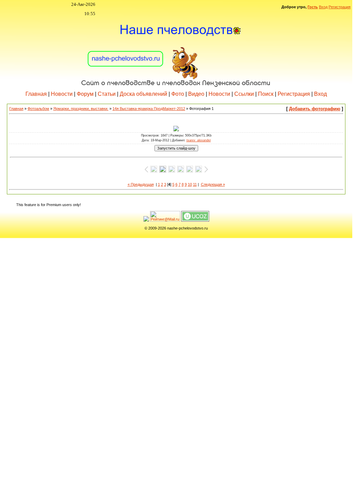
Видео (196, 94)
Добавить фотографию (314, 108)
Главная (36, 94)
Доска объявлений (143, 94)
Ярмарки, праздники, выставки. (80, 108)
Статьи (107, 94)
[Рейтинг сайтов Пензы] (146, 220)
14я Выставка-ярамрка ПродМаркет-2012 (148, 108)
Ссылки (244, 94)
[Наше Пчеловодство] (176, 51)
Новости (62, 94)
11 (195, 184)
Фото (177, 94)
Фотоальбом (38, 108)
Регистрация (340, 7)
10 (190, 184)
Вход (323, 7)
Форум (85, 94)
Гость (313, 7)
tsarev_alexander (198, 140)
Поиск (265, 94)
